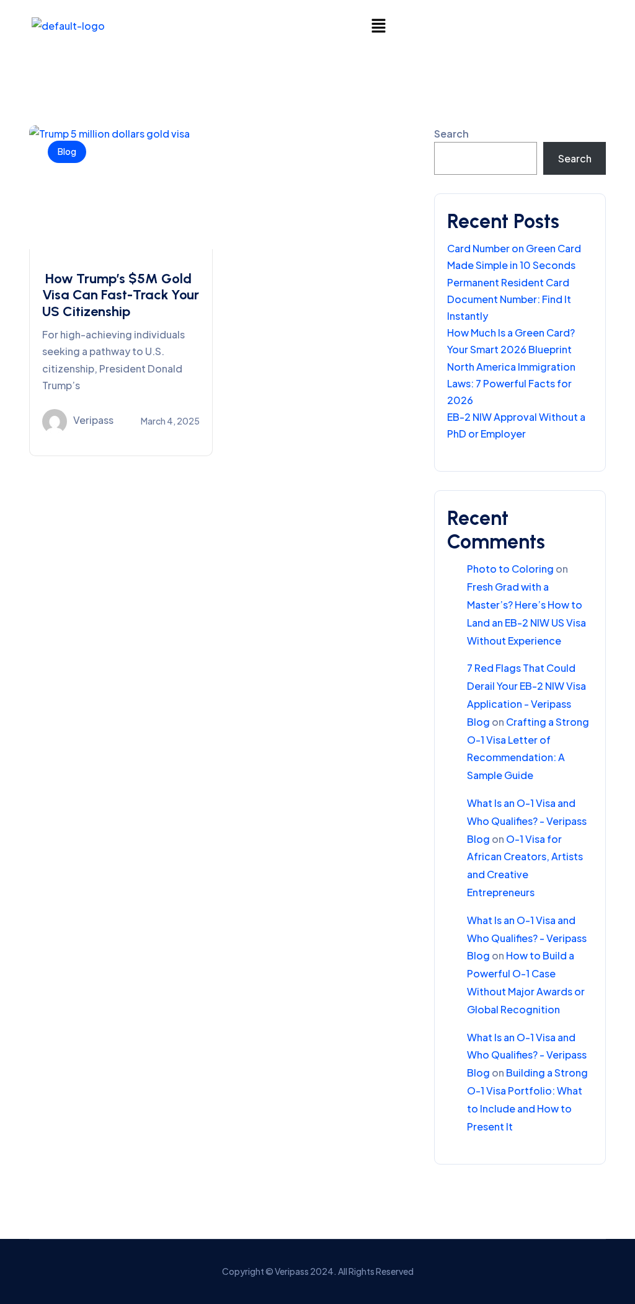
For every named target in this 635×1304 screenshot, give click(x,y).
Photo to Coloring (510, 568)
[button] (378, 25)
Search (451, 133)
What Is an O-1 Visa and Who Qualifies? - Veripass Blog (527, 820)
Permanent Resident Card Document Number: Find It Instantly (509, 299)
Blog (67, 151)
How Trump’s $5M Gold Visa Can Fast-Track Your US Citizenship (120, 295)
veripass (93, 419)
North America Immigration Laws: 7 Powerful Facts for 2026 (511, 383)
